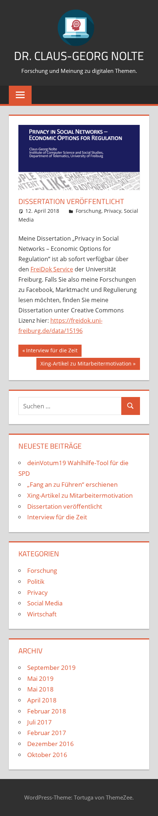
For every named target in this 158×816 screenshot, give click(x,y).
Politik (35, 581)
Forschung (88, 210)
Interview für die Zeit (52, 351)
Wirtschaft (42, 614)
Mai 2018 (40, 689)
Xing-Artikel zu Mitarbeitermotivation (86, 365)
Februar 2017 (46, 732)
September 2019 (51, 667)
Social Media (44, 603)
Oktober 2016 (47, 754)
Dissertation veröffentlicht (64, 506)
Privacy (112, 210)
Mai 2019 (40, 678)
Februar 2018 (46, 711)
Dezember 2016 (50, 743)
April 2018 (42, 700)
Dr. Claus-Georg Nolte (79, 55)
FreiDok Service (51, 269)
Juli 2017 (39, 722)
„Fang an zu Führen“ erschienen (72, 484)
